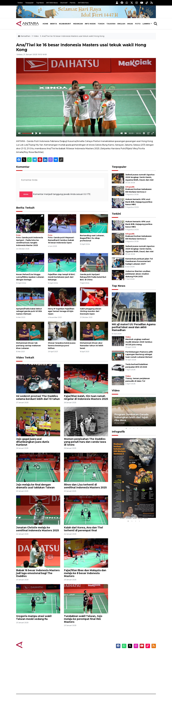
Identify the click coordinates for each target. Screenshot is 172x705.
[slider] (27, 133)
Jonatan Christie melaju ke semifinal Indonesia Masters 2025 (37, 529)
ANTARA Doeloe (96, 672)
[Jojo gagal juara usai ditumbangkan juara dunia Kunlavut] (38, 421)
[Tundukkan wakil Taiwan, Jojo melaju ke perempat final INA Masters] (86, 598)
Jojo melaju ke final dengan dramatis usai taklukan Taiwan (35, 486)
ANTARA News (52, 3)
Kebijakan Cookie (132, 672)
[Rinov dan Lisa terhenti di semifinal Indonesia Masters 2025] (86, 467)
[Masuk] (117, 3)
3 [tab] (134, 428)
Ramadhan (25, 36)
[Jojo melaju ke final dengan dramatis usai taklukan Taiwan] (38, 467)
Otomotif (63, 3)
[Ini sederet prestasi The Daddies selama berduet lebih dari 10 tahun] (38, 378)
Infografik (129, 187)
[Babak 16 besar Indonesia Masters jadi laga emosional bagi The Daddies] (38, 553)
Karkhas (92, 654)
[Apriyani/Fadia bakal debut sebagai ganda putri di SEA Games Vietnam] (30, 296)
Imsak (130, 24)
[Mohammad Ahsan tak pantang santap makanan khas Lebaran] (30, 331)
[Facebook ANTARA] (122, 3)
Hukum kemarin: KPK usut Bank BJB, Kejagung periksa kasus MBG (138, 202)
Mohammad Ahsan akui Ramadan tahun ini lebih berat (91, 345)
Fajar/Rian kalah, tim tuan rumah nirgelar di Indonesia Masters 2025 (86, 397)
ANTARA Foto (83, 3)
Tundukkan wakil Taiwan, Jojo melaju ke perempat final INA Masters (83, 619)
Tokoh (101, 24)
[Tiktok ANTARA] (147, 3)
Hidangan (78, 24)
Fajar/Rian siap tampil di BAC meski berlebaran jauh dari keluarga (61, 277)
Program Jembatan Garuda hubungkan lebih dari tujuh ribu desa (131, 417)
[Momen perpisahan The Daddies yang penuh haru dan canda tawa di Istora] (86, 421)
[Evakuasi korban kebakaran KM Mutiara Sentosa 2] (118, 191)
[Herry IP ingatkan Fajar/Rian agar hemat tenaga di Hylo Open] (62, 296)
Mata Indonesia (95, 667)
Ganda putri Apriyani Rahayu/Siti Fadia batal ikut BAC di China (93, 277)
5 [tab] (141, 428)
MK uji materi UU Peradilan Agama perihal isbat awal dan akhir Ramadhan (134, 327)
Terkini (20, 3)
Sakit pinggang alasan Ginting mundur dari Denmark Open (90, 311)
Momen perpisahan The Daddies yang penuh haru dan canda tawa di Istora (85, 441)
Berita (53, 24)
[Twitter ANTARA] (131, 3)
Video (36, 36)
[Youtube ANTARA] (141, 3)
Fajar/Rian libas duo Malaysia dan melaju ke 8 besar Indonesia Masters (85, 573)
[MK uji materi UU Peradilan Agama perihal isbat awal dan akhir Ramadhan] (134, 307)
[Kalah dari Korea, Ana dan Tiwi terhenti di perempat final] (86, 510)
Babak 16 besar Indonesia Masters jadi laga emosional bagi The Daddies (38, 573)
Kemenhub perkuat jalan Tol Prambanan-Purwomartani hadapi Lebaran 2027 (139, 261)
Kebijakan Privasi (132, 667)
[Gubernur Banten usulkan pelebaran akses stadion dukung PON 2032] (118, 275)
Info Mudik (90, 24)
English (121, 24)
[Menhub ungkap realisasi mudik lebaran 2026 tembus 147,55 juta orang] (118, 341)
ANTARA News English (134, 654)
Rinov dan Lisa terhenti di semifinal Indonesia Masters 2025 (85, 486)
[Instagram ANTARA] (136, 3)
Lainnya (146, 24)
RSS (126, 685)
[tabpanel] (134, 411)
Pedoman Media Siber (134, 681)
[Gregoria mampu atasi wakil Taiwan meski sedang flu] (38, 598)
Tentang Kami (130, 676)
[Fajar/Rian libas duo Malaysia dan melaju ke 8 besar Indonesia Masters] (86, 553)
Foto (138, 24)
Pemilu (72, 3)
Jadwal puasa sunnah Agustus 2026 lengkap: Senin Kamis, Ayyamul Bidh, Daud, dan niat (139, 177)
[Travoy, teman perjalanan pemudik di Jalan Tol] (118, 380)
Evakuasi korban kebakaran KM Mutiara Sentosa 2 (131, 512)
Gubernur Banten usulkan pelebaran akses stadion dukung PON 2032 (137, 274)
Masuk (127, 659)
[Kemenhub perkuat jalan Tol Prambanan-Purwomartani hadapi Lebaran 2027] (118, 262)
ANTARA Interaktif (97, 663)
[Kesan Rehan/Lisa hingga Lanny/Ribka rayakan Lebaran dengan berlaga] (30, 262)
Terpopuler (29, 3)
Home (45, 24)
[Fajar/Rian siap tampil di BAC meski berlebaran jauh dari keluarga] (62, 262)
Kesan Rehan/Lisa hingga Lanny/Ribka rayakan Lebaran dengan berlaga (30, 277)
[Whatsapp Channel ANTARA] (127, 3)
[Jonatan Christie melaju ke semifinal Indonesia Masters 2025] (38, 510)
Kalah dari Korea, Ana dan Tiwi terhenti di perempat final (83, 529)
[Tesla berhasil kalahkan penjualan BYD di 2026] (118, 368)
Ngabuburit (65, 24)
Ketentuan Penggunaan (135, 663)
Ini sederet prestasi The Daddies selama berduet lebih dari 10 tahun (38, 397)
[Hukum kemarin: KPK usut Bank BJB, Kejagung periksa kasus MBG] (118, 203)
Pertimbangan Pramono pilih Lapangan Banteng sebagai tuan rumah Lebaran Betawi (139, 354)
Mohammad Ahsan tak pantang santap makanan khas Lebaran (28, 345)
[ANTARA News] (27, 23)
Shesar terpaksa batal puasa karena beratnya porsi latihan (61, 345)
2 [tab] (130, 428)
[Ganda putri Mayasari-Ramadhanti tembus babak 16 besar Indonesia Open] (62, 223)
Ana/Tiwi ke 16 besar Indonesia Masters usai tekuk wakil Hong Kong (73, 36)
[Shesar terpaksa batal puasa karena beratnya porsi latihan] (62, 331)
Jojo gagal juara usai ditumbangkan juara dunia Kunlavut (32, 441)
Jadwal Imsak (58, 685)
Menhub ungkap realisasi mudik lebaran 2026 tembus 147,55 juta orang (138, 342)
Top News (40, 3)
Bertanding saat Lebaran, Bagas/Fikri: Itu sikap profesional (92, 238)
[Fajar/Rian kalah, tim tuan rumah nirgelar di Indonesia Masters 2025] (86, 378)
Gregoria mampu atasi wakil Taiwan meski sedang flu (33, 617)
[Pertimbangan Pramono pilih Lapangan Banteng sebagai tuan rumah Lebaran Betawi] (118, 355)
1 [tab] (126, 428)
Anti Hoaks (93, 659)
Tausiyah (111, 24)
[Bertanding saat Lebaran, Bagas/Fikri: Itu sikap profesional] (94, 223)
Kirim (26, 194)
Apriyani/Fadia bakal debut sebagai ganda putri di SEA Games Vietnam (29, 311)
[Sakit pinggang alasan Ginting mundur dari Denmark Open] (94, 296)
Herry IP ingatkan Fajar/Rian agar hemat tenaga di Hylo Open (61, 311)
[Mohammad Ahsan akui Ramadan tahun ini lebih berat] (94, 331)
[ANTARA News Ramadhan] (30, 644)
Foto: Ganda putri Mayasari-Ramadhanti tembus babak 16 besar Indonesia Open (61, 240)
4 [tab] (137, 428)
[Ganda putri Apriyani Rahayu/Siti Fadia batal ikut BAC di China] (94, 262)
